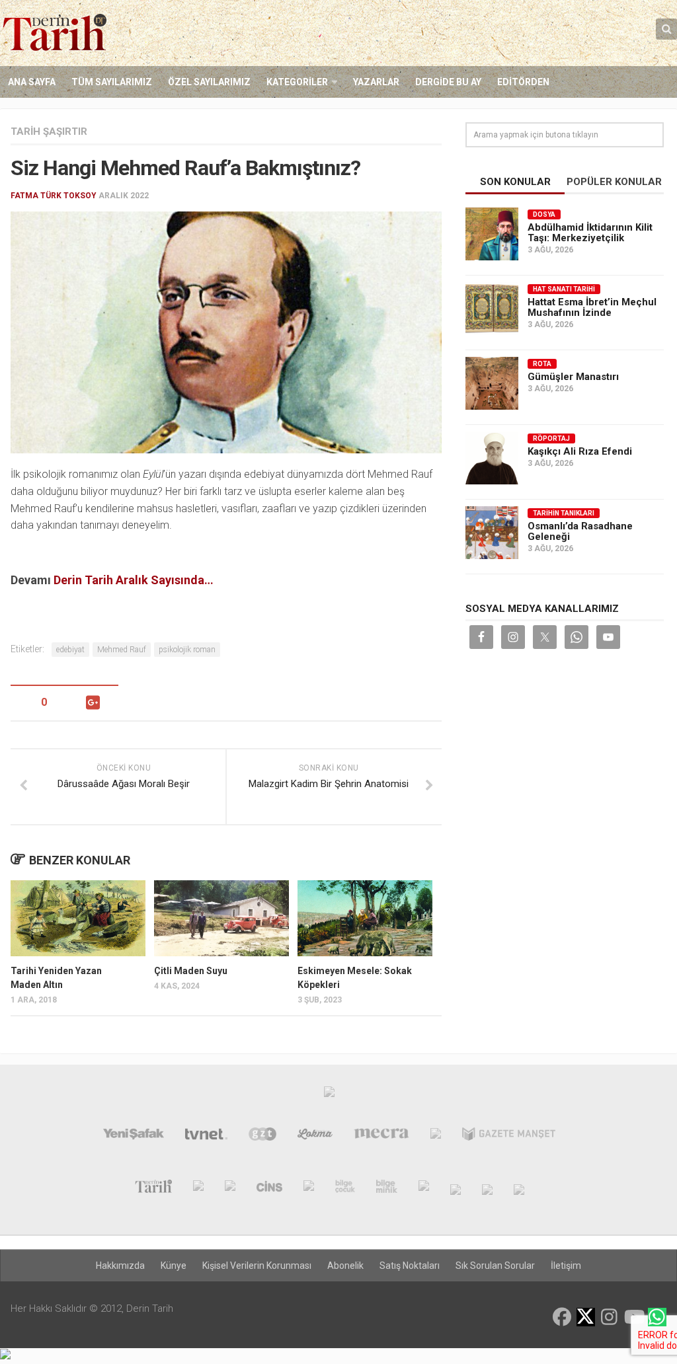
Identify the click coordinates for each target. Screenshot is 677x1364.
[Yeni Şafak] (133, 1136)
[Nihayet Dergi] (198, 1189)
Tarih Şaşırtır (49, 131)
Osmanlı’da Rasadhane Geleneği (580, 531)
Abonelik (345, 1265)
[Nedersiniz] (519, 1189)
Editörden (523, 82)
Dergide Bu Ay (448, 82)
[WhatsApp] (657, 1317)
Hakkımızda (120, 1265)
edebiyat (70, 649)
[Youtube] (633, 1317)
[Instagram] (609, 1317)
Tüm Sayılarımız (111, 82)
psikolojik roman (187, 649)
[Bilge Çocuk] (345, 1189)
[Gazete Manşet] (508, 1136)
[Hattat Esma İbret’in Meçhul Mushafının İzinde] (491, 308)
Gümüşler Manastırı (573, 377)
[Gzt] (263, 1136)
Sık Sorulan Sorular (495, 1265)
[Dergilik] (487, 1189)
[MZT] (435, 1136)
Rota (542, 363)
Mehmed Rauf (121, 649)
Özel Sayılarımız (209, 82)
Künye (173, 1265)
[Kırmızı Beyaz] (423, 1189)
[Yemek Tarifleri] (315, 1136)
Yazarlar (376, 82)
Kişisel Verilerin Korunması (256, 1265)
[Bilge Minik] (386, 1189)
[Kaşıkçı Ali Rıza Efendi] (491, 458)
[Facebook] (562, 1317)
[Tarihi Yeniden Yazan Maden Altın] (78, 918)
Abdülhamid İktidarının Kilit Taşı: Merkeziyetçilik (590, 232)
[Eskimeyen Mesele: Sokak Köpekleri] (365, 918)
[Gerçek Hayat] (308, 1189)
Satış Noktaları (409, 1265)
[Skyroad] (455, 1189)
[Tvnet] (206, 1136)
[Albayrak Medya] (329, 1095)
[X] (586, 1318)
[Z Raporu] (230, 1189)
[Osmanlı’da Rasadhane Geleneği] (491, 532)
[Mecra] (381, 1136)
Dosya (544, 214)
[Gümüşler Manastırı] (491, 383)
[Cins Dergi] (269, 1189)
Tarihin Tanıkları (563, 513)
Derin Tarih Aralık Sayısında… (134, 580)
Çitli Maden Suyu (190, 971)
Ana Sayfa (32, 82)
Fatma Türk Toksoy (54, 195)
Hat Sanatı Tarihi (564, 289)
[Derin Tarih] (153, 1189)
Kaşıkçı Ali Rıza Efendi (580, 451)
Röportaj (551, 438)
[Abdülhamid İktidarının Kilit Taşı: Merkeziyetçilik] (491, 234)
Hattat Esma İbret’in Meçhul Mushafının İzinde (592, 307)
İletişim (566, 1265)
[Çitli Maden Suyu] (221, 918)
